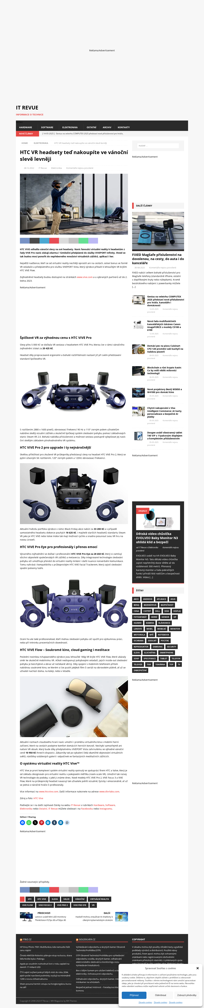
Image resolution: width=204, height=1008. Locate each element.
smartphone (166, 652)
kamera (150, 623)
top (171, 664)
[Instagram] (179, 133)
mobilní (161, 628)
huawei (138, 623)
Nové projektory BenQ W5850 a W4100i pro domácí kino (164, 391)
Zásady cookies (145, 1002)
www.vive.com (85, 277)
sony (136, 658)
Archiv (107, 127)
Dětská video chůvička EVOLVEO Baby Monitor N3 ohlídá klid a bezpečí (157, 538)
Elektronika (70, 127)
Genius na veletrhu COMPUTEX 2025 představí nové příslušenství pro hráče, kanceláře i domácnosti (165, 301)
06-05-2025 (153, 377)
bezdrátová (150, 605)
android (147, 599)
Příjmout (134, 995)
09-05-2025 (153, 355)
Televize (138, 664)
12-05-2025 (153, 333)
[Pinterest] (185, 133)
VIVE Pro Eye (79, 905)
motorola (139, 634)
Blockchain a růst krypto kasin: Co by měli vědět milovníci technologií (164, 370)
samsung (158, 646)
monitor (175, 628)
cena (136, 611)
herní (154, 617)
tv (179, 664)
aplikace (161, 599)
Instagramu (106, 808)
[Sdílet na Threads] (122, 241)
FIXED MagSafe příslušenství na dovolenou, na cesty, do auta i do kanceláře (158, 259)
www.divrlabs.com (109, 791)
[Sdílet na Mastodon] (93, 241)
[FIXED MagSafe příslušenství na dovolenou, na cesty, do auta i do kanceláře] (158, 231)
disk (166, 611)
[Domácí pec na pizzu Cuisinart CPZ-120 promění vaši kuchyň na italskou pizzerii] (138, 349)
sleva (55, 899)
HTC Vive (38, 798)
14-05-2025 (153, 309)
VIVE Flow (27, 905)
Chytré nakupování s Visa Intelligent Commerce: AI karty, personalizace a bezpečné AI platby (164, 412)
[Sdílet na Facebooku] (25, 241)
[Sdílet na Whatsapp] (83, 241)
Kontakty (124, 127)
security (171, 646)
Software (47, 127)
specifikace (150, 658)
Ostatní (91, 127)
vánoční (79, 899)
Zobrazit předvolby (187, 995)
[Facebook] (174, 133)
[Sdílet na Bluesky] (112, 241)
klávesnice (164, 623)
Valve (66, 899)
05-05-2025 (153, 396)
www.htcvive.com (48, 791)
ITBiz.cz (27, 939)
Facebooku (87, 808)
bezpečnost (167, 605)
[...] (134, 286)
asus (173, 599)
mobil (149, 628)
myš (151, 634)
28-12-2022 (29, 168)
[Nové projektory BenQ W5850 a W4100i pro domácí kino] (138, 392)
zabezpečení (140, 670)
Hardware (25, 127)
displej (177, 611)
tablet (163, 658)
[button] (197, 968)
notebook (163, 634)
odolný (152, 640)
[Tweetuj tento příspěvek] (34, 241)
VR (93, 905)
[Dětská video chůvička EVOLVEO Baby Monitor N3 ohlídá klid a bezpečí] (158, 517)
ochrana (138, 640)
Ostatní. (43, 808)
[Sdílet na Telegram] (103, 241)
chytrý (147, 611)
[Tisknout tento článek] (73, 241)
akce (136, 599)
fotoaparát (140, 617)
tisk (149, 664)
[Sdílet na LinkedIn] (44, 241)
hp (175, 617)
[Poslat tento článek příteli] (64, 241)
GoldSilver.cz (87, 939)
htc (30, 899)
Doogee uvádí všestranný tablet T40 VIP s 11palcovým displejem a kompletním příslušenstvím (164, 435)
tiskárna (160, 664)
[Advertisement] (95, 22)
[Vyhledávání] (158, 145)
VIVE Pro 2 (62, 905)
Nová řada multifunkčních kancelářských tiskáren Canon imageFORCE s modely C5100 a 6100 (164, 325)
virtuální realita (99, 899)
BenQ (136, 605)
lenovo (138, 628)
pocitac (165, 640)
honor (165, 617)
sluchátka (149, 652)
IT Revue (43, 168)
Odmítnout (160, 995)
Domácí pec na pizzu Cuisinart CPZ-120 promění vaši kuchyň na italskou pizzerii (165, 348)
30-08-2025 (140, 267)
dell (157, 611)
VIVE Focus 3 (45, 905)
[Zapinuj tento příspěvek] (54, 241)
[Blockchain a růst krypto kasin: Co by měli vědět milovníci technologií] (138, 371)
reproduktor (141, 646)
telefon (176, 658)
